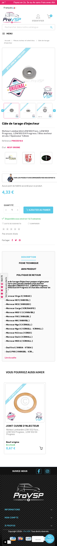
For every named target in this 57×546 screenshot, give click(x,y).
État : (4, 147)
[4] (15, 227)
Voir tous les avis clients (6, 287)
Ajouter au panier (39, 207)
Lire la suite (10, 356)
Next (54, 110)
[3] (11, 227)
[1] (3, 227)
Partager (12, 238)
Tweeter (16, 238)
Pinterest (20, 238)
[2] (7, 227)
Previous (2, 110)
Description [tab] (28, 255)
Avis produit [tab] (28, 267)
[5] (19, 227)
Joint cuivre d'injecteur (22, 423)
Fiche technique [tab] (28, 261)
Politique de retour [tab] (29, 272)
